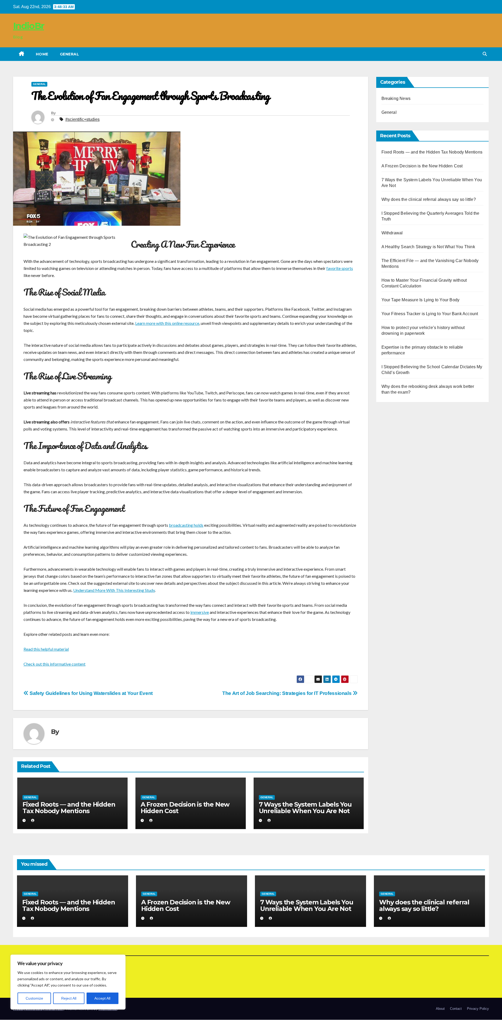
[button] (485, 54)
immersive (199, 612)
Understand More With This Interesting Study (114, 590)
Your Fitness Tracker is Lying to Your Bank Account (429, 313)
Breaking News (396, 98)
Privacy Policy (478, 1009)
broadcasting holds (186, 525)
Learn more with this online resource (167, 323)
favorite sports (339, 268)
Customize (34, 998)
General (69, 54)
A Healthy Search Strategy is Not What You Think (428, 247)
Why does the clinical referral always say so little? (428, 199)
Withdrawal (392, 233)
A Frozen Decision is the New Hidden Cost (185, 808)
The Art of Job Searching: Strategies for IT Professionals (287, 693)
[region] (68, 982)
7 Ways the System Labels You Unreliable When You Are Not (305, 808)
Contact (456, 1009)
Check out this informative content (54, 663)
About (440, 1009)
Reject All (68, 998)
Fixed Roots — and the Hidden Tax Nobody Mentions (68, 808)
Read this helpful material (46, 649)
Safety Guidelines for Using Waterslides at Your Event (90, 693)
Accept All (102, 998)
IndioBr (28, 25)
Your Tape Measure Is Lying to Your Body (420, 300)
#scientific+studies (82, 119)
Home (42, 54)
